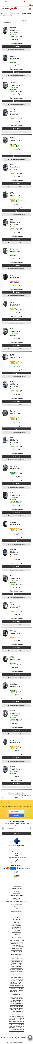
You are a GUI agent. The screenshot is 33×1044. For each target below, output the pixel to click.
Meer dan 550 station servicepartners (16, 857)
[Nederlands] (30, 5)
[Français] (32, 5)
